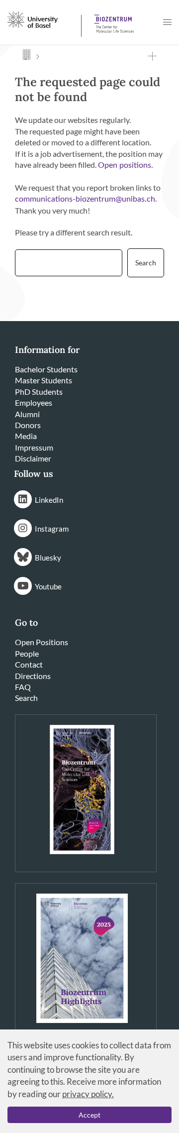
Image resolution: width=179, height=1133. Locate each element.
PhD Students (39, 391)
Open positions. (125, 165)
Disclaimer (33, 458)
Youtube (48, 586)
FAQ (23, 686)
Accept (89, 1115)
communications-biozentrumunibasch (85, 199)
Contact (29, 664)
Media (26, 436)
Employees (33, 402)
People (27, 653)
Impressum (34, 447)
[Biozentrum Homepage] (112, 20)
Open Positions (41, 642)
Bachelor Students (46, 369)
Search (26, 697)
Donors (28, 425)
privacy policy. (88, 1094)
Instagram (52, 528)
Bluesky (48, 557)
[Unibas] (43, 19)
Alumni (27, 414)
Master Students (43, 380)
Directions (33, 675)
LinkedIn (49, 499)
